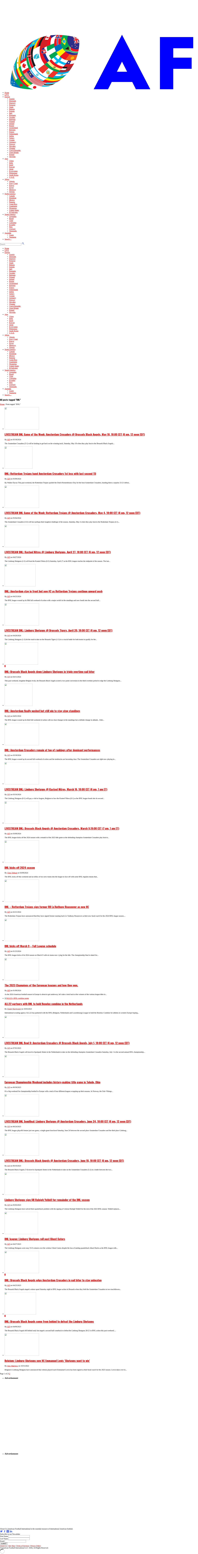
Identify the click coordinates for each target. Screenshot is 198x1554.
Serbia (11, 136)
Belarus (12, 109)
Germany (12, 142)
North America (10, 194)
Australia (8, 233)
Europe (7, 97)
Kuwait (12, 167)
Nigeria (12, 192)
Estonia (12, 111)
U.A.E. (11, 177)
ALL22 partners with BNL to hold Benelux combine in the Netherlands (44, 1004)
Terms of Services (22, 1546)
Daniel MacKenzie (14, 1009)
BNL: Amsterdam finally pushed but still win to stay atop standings (42, 711)
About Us (3, 1546)
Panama (12, 202)
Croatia (11, 140)
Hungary (12, 103)
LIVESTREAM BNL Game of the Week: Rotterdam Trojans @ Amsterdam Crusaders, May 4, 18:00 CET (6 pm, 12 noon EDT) (72, 513)
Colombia (12, 223)
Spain (11, 107)
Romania (12, 115)
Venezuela (13, 231)
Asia (6, 159)
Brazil (11, 218)
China (11, 161)
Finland (12, 121)
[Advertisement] (19, 1416)
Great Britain (14, 152)
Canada (12, 196)
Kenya (11, 185)
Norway (12, 144)
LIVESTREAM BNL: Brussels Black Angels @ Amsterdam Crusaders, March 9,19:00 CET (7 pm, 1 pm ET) (62, 828)
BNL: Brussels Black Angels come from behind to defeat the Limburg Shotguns (49, 1321)
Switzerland (13, 128)
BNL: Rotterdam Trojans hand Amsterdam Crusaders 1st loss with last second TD (50, 473)
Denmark (12, 101)
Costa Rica (13, 204)
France (11, 132)
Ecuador (12, 225)
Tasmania (12, 237)
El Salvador (13, 212)
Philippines (13, 173)
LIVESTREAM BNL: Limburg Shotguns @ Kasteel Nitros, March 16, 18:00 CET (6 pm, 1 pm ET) (56, 789)
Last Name (4, 1539)
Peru (10, 227)
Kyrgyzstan (13, 171)
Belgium (12, 119)
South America (10, 214)
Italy (10, 113)
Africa (7, 179)
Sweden (12, 117)
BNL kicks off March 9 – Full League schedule (30, 946)
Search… (8, 239)
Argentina (12, 216)
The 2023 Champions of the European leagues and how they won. (41, 985)
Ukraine (12, 148)
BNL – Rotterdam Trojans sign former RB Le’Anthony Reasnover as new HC (47, 907)
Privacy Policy (35, 1546)
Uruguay (12, 229)
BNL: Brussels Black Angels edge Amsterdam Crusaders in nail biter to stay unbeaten (53, 1280)
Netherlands (13, 134)
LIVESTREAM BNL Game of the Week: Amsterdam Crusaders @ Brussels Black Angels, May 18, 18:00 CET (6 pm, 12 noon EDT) (75, 434)
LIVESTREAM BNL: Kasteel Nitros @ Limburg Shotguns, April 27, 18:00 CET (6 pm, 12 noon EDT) (58, 552)
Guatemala (13, 206)
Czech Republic (15, 150)
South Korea (13, 175)
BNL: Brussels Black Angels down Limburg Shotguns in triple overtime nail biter (50, 671)
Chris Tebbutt (12, 873)
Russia (11, 126)
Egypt (11, 188)
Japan (11, 169)
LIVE (7, 95)
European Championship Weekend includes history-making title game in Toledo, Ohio (52, 1082)
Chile (11, 221)
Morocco (12, 190)
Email (2, 1541)
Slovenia (12, 157)
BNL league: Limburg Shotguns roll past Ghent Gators (35, 1239)
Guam (11, 235)
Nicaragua (13, 208)
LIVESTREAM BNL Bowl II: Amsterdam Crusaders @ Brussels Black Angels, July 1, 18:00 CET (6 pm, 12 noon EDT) (67, 1043)
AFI (8, 440)
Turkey (11, 138)
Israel (11, 165)
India (11, 163)
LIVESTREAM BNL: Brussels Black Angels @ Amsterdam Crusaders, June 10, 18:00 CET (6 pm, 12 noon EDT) (64, 1160)
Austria (11, 99)
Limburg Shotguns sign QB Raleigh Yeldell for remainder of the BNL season (47, 1200)
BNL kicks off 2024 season (20, 867)
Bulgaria (12, 130)
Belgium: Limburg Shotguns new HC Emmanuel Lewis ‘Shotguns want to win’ (47, 1360)
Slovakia (12, 146)
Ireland (11, 124)
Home (7, 93)
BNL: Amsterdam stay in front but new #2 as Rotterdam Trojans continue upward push (53, 591)
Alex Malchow (12, 1366)
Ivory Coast (13, 183)
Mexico (12, 200)
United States (14, 210)
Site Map (11, 1546)
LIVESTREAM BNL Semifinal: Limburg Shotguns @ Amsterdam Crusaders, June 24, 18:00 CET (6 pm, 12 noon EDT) (68, 1121)
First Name (4, 1536)
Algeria (12, 181)
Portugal (12, 105)
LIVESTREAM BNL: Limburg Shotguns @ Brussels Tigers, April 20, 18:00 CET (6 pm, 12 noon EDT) (58, 630)
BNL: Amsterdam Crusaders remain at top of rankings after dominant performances (52, 750)
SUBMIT (4, 1543)
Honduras (12, 198)
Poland (11, 154)
